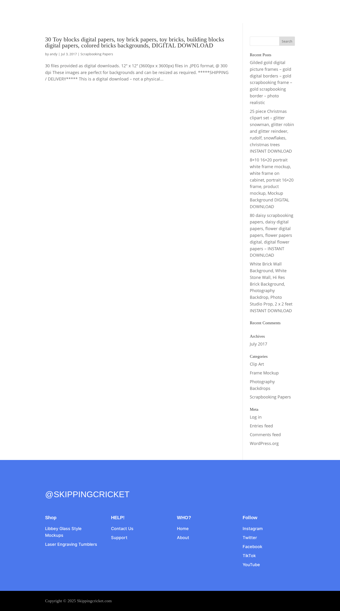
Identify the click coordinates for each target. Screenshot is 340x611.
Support (119, 537)
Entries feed (261, 426)
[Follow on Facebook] (49, 484)
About (183, 537)
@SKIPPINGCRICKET (87, 494)
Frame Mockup (264, 373)
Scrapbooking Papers (96, 54)
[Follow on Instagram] (68, 484)
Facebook (252, 546)
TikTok (249, 555)
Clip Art (257, 364)
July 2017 (258, 344)
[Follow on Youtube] (87, 484)
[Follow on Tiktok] (78, 484)
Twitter (250, 537)
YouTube (251, 564)
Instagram (253, 528)
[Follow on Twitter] (58, 484)
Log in (256, 417)
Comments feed (265, 434)
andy (53, 54)
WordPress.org (264, 443)
